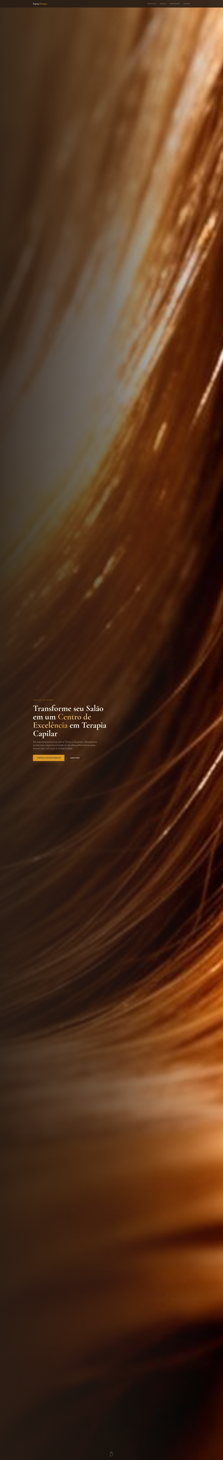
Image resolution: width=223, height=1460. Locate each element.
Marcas (163, 4)
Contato (186, 4)
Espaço (40, 3)
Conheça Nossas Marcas (49, 758)
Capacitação (175, 4)
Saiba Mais (75, 758)
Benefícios (152, 4)
